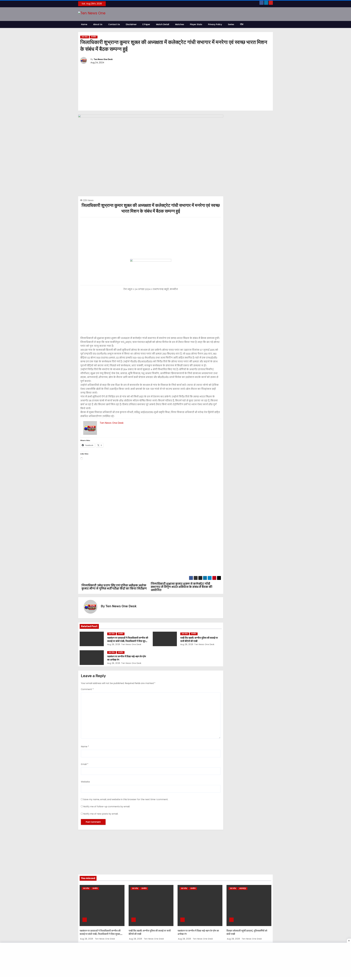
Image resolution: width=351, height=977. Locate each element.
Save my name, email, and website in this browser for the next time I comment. (125, 799)
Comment (87, 689)
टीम (241, 24)
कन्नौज (93, 37)
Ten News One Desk (103, 59)
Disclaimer (131, 24)
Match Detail (162, 24)
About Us (97, 24)
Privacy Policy (215, 24)
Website (85, 781)
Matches (179, 24)
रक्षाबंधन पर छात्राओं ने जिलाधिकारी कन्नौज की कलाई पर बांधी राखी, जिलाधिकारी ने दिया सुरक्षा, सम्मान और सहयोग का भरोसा (127, 641)
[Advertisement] (175, 87)
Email (84, 764)
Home (84, 24)
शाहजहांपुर (242, 888)
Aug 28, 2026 (113, 644)
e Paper (146, 24)
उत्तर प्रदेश (85, 37)
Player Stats (196, 24)
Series (231, 24)
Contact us (114, 24)
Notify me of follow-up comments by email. (106, 806)
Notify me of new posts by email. (100, 813)
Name (85, 746)
